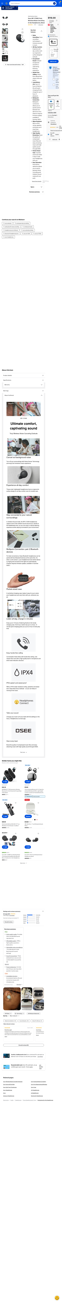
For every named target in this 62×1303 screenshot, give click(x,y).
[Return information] (49, 38)
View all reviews (9, 922)
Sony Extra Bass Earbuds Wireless (39, 1084)
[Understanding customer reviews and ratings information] (18, 918)
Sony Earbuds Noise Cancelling (38, 1081)
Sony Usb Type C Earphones (10, 1087)
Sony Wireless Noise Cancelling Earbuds (12, 1081)
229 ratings (40, 24)
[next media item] (22, 37)
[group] (35, 24)
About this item (7, 370)
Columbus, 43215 (52, 112)
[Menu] (2, 3)
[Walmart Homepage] (6, 3)
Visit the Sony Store (32, 16)
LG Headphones (35, 1093)
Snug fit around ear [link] (11, 956)
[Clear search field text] (52, 3)
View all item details (36, 181)
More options (50, 116)
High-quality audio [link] (11, 934)
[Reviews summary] (37, 24)
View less (19, 984)
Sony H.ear (33, 1087)
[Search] (54, 3)
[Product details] (43, 375)
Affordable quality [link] (11, 941)
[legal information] (56, 20)
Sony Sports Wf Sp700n (9, 1084)
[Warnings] (43, 390)
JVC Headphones (35, 1090)
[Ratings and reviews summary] (43, 910)
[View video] (22, 39)
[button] (19, 38)
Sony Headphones (7, 1090)
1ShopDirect (53, 124)
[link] (35, 796)
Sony (4, 1093)
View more (22, 863)
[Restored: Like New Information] (52, 52)
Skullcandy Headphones (37, 1095)
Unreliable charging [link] (11, 976)
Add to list (54, 139)
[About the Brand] (42, 395)
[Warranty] (42, 384)
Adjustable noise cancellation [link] (14, 947)
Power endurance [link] (11, 967)
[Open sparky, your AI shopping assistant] (57, 1297)
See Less (22, 752)
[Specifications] (43, 380)
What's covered (56, 72)
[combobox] (33, 3)
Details (57, 134)
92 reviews (11, 915)
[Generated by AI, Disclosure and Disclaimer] (48, 181)
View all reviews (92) (23, 1045)
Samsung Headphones (8, 1095)
